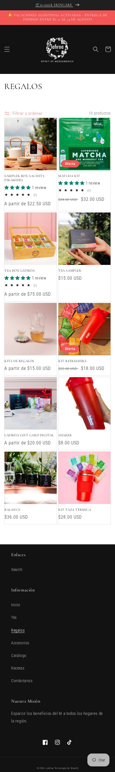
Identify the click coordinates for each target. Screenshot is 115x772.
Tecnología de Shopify (66, 768)
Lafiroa (50, 768)
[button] (7, 49)
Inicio (15, 605)
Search (17, 569)
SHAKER (65, 435)
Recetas (17, 668)
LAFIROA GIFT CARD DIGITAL (29, 435)
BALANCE (12, 510)
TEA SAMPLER (70, 270)
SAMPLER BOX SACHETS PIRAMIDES (24, 178)
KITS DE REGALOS (19, 361)
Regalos (18, 630)
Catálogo (19, 655)
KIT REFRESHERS (72, 361)
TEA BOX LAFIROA (19, 270)
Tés (14, 617)
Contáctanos (22, 680)
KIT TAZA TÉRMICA (74, 510)
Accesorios (20, 643)
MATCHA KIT (69, 176)
